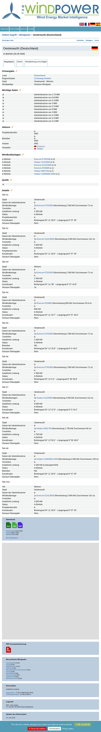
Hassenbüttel (10, 663)
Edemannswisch (11, 678)
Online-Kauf (4, 29)
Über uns (24, 29)
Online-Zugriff (14, 29)
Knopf (8, 665)
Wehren (8, 668)
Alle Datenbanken (12, 538)
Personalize (54, 729)
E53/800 (45, 168)
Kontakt (31, 29)
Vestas (40, 149)
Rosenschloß (10, 675)
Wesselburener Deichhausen (16, 670)
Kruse (8, 671)
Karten (19, 62)
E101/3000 (47, 165)
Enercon (41, 146)
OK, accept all (83, 724)
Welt (7, 534)
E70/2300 (46, 159)
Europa (8, 533)
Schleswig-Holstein (42, 78)
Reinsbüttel (10, 673)
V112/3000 (45, 162)
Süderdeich (10, 677)
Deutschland (39, 75)
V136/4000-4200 (48, 174)
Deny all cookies (37, 729)
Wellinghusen (10, 666)
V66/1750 (45, 171)
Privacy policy (68, 729)
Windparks (24, 35)
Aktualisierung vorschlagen (36, 62)
